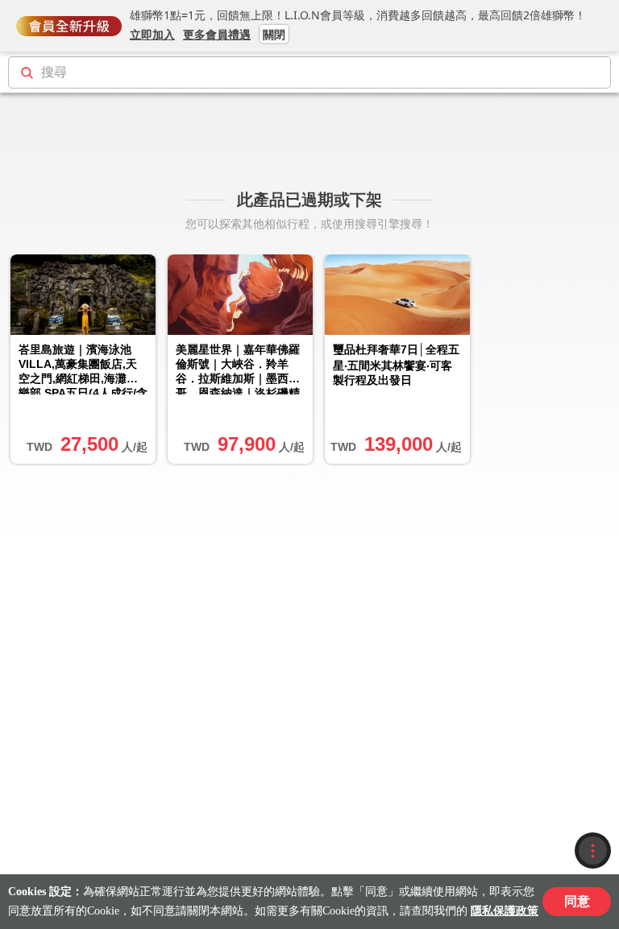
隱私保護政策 (504, 911)
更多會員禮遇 (217, 33)
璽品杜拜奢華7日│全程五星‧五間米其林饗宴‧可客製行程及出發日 (396, 364)
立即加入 (152, 33)
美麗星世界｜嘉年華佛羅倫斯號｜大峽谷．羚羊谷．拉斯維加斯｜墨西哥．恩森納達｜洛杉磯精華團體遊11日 (238, 368)
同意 (577, 901)
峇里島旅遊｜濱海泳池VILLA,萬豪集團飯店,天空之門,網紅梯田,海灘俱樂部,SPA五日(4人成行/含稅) (83, 368)
